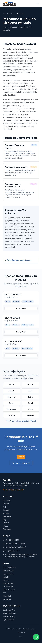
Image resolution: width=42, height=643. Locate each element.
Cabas (30, 391)
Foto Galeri (7, 596)
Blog (4, 520)
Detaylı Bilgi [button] (21, 308)
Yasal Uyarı (7, 529)
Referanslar (7, 516)
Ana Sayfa (6, 501)
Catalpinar (11, 397)
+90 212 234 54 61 (22, 463)
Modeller (6, 513)
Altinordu (30, 385)
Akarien (21, 636)
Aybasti (11, 391)
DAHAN (7, 480)
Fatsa (30, 397)
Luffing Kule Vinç (9, 616)
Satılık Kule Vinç (8, 571)
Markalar (6, 577)
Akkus (11, 385)
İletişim (5, 526)
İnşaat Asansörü (8, 574)
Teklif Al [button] (21, 457)
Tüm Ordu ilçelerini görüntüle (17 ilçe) (21, 421)
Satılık (5, 507)
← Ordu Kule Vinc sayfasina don (18, 260)
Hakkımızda (7, 599)
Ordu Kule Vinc (8, 14)
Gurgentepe (11, 409)
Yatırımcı (6, 523)
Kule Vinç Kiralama (9, 567)
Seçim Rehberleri (9, 590)
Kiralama (6, 504)
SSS (4, 593)
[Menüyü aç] (37, 3)
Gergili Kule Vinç (9, 610)
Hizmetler (6, 510)
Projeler (6, 580)
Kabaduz (11, 415)
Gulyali (30, 403)
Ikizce (30, 409)
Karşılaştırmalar (8, 583)
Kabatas (30, 415)
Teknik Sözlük (8, 586)
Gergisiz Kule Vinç (9, 613)
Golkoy (11, 403)
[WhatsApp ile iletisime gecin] (36, 637)
